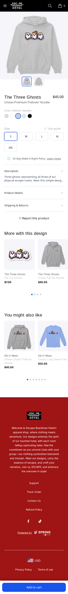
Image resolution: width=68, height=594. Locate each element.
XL (57, 136)
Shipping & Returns (16, 205)
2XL (11, 147)
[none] (52, 128)
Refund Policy (34, 509)
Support (34, 483)
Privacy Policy (23, 569)
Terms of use (45, 569)
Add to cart (34, 587)
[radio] (10, 136)
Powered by (25, 532)
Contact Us (34, 500)
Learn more (54, 158)
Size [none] (7, 129)
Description (11, 171)
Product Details (13, 193)
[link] (19, 254)
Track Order (34, 491)
